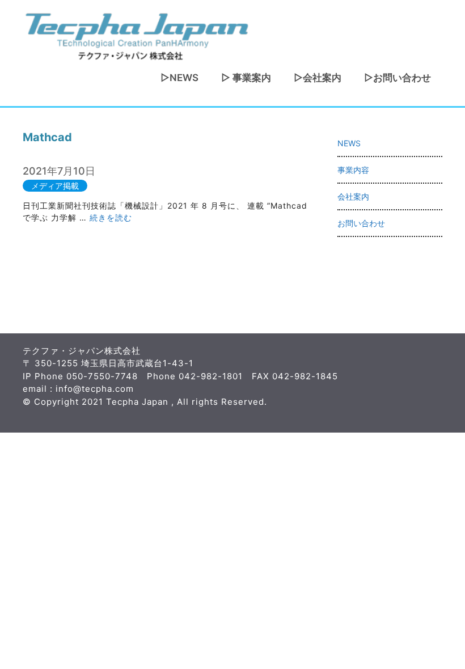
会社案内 (353, 196)
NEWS (349, 143)
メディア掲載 (55, 185)
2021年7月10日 (59, 171)
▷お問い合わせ (397, 77)
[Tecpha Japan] (136, 35)
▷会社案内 (317, 77)
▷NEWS (179, 77)
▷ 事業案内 (246, 77)
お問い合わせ (361, 223)
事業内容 (353, 170)
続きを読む (111, 217)
